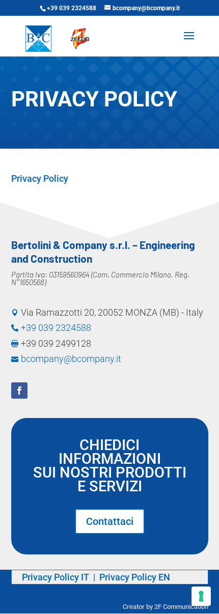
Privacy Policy (39, 178)
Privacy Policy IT (56, 577)
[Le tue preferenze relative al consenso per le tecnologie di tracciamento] (201, 596)
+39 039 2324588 (71, 8)
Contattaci (109, 521)
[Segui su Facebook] (19, 390)
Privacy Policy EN (134, 577)
